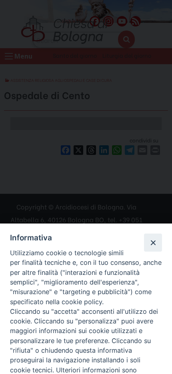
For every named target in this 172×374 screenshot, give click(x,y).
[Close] (153, 242)
